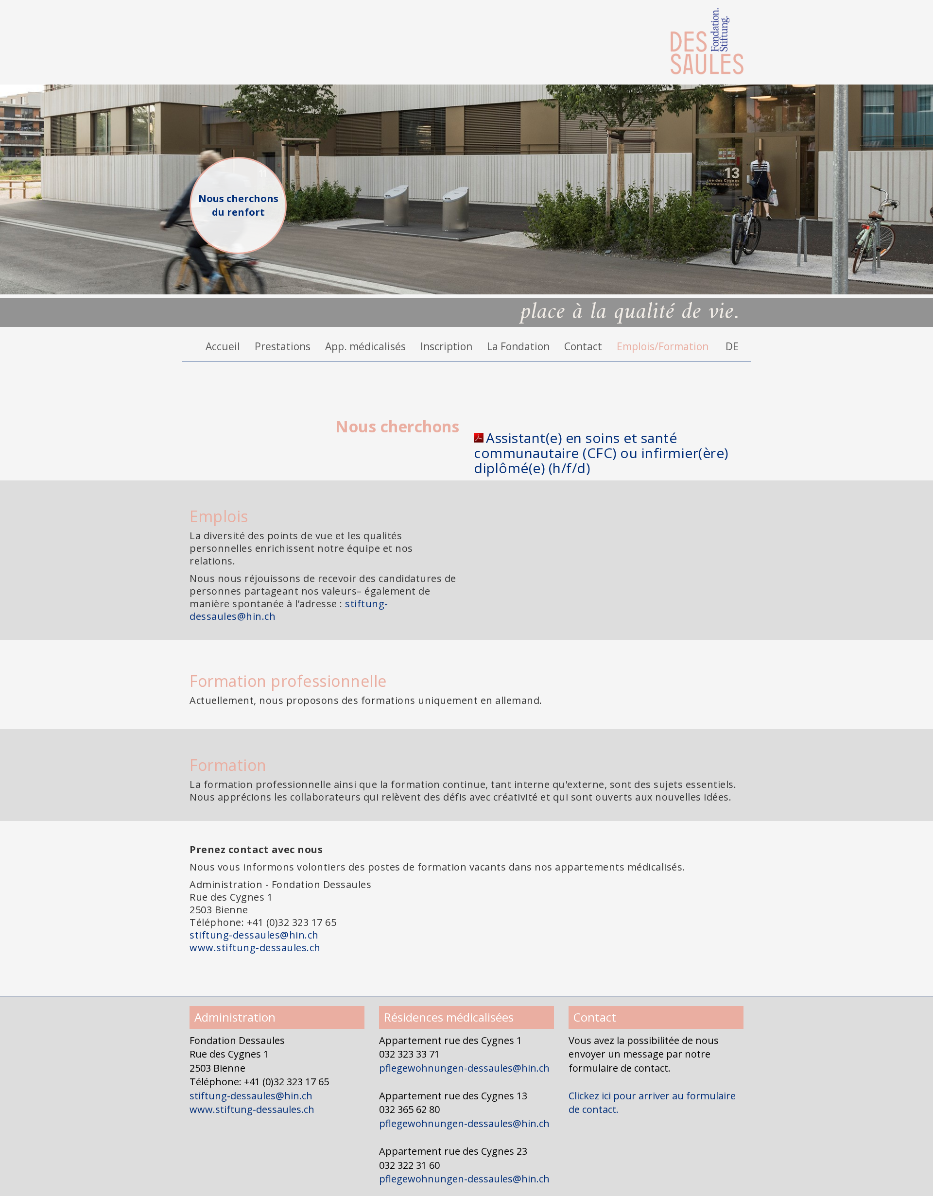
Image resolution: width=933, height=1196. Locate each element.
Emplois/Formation (662, 346)
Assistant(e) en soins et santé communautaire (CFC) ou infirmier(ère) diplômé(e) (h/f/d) (601, 452)
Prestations (283, 346)
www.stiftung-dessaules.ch (255, 947)
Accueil (223, 346)
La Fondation (518, 346)
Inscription (446, 346)
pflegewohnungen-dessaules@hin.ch (464, 1068)
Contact (583, 346)
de (732, 346)
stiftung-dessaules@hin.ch (254, 934)
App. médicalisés (365, 346)
